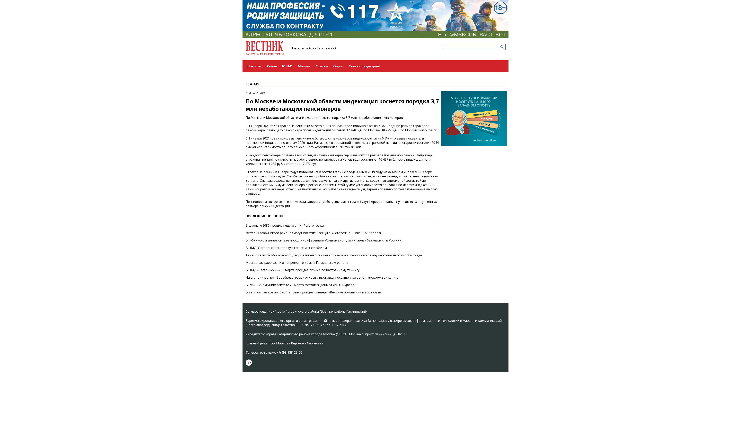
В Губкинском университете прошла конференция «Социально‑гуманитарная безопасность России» (323, 240)
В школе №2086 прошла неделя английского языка (285, 225)
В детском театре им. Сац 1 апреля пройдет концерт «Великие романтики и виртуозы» (313, 292)
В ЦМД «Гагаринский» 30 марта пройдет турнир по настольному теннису (302, 270)
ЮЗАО (287, 66)
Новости (254, 66)
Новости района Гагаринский (313, 48)
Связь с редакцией (364, 66)
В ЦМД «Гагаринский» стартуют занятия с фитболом (286, 248)
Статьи (322, 66)
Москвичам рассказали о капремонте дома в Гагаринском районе (297, 262)
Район (272, 66)
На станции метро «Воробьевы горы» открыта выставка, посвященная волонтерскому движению (322, 277)
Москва (304, 66)
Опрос (338, 66)
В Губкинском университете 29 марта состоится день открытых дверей (301, 285)
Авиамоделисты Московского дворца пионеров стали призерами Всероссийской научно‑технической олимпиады (334, 255)
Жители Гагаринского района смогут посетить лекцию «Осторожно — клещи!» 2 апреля (314, 233)
